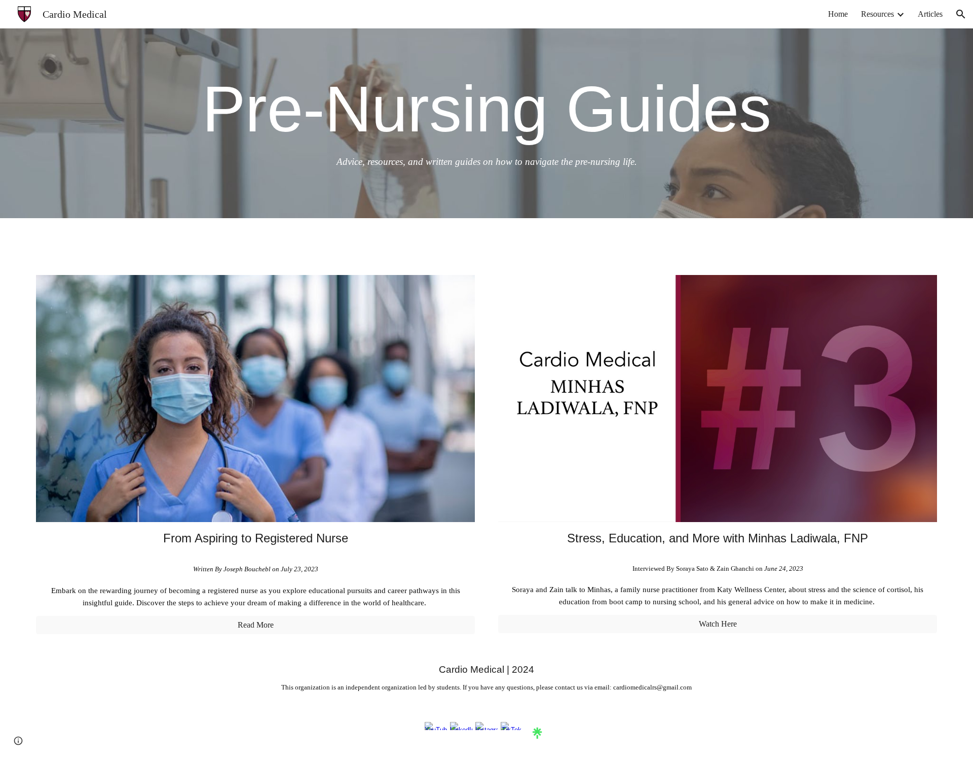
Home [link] (838, 14)
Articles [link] (930, 14)
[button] (961, 14)
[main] (486, 123)
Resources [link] (877, 14)
